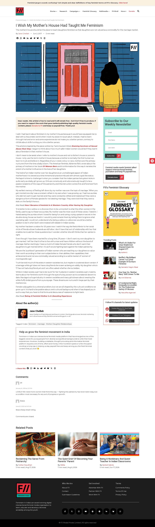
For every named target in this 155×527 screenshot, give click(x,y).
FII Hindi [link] (115, 11)
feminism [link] (32, 324)
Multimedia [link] (103, 11)
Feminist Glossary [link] (90, 11)
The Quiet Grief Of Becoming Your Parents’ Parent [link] (75, 460)
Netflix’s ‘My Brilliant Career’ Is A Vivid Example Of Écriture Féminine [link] (127, 260)
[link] (152, 161)
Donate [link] (132, 11)
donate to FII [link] (37, 126)
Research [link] (63, 11)
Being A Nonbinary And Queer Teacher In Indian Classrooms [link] (115, 460)
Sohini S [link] (124, 252)
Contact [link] (65, 491)
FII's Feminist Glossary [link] (116, 187)
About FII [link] (66, 488)
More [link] (123, 11)
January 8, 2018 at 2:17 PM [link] (24, 388)
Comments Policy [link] (123, 488)
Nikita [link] (62, 465)
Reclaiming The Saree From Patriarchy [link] (30, 460)
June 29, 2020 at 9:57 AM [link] (23, 406)
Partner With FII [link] (95, 491)
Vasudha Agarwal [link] (128, 293)
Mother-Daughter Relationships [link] (59, 324)
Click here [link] (123, 3)
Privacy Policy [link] (121, 495)
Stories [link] (53, 11)
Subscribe (111, 156)
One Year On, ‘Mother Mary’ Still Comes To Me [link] (129, 273)
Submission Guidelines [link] (71, 495)
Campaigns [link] (74, 11)
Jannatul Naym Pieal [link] (129, 267)
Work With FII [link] (94, 495)
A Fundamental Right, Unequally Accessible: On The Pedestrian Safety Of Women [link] (128, 286)
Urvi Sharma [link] (126, 278)
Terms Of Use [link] (121, 491)
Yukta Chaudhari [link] (25, 465)
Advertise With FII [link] (96, 488)
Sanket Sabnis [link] (108, 465)
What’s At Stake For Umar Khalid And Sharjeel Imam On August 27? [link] (127, 246)
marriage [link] (41, 324)
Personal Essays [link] (21, 20)
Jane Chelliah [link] (23, 34)
